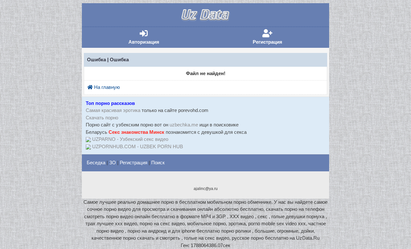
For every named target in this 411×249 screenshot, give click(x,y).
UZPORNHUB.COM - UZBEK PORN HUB (137, 146)
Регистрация (277, 37)
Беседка (96, 162)
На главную (106, 87)
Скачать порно (102, 117)
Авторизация (153, 37)
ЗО (112, 162)
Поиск (158, 162)
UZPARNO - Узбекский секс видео (130, 139)
